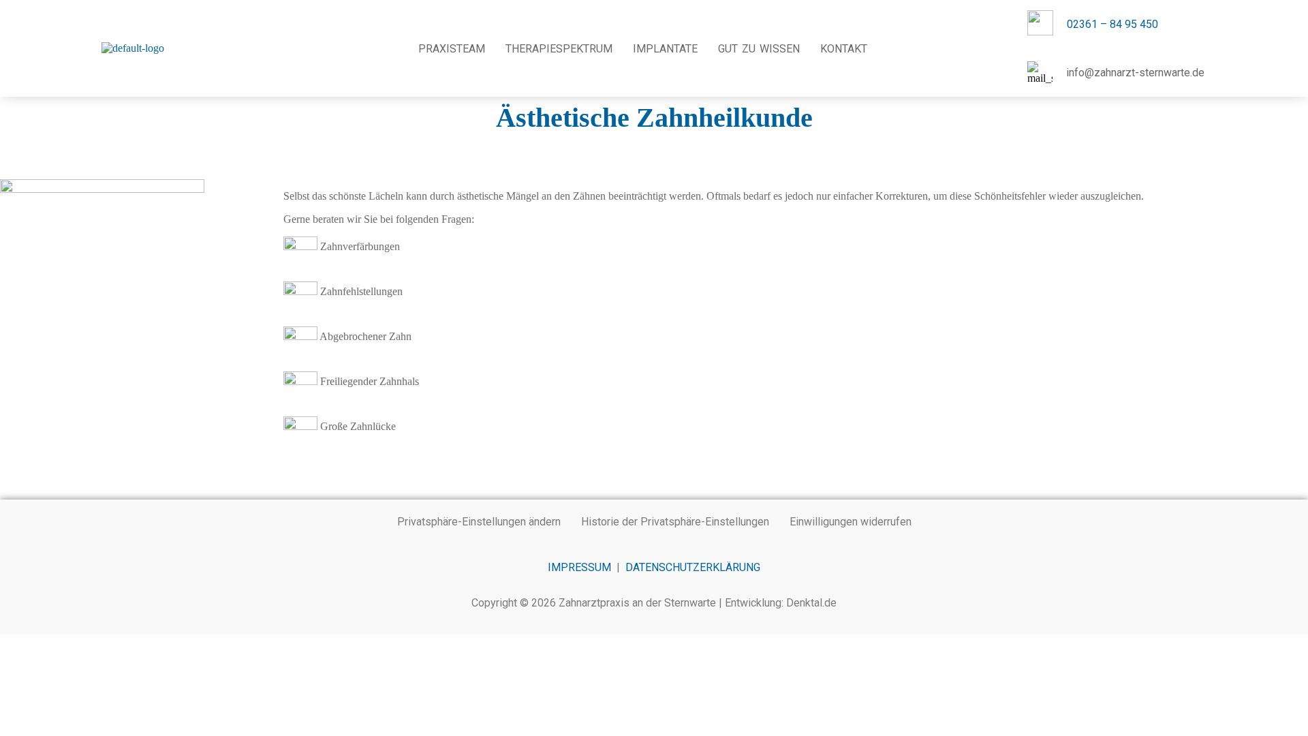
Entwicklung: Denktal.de (781, 602)
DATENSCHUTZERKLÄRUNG (692, 567)
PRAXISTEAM (452, 48)
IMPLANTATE (666, 48)
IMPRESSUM (579, 567)
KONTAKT (844, 48)
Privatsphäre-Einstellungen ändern (479, 521)
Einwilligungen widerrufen (851, 521)
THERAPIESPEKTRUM (559, 48)
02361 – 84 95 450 (1112, 24)
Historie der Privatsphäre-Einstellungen (675, 521)
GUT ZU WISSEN (759, 48)
